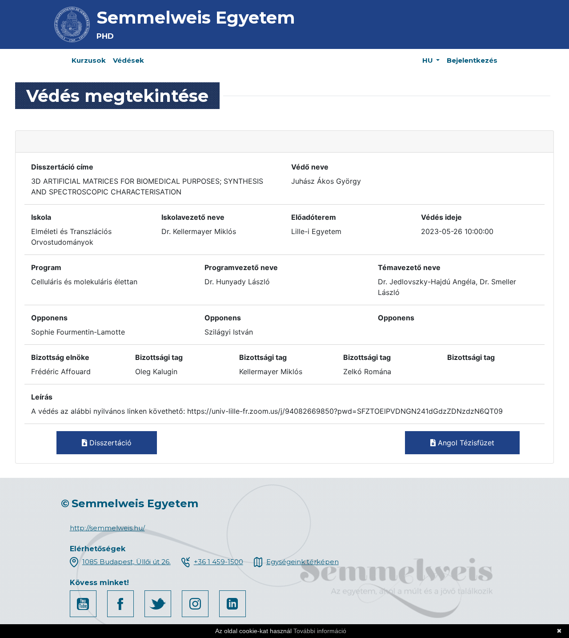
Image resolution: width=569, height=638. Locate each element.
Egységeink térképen (302, 561)
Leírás (41, 396)
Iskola (41, 217)
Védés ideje (441, 217)
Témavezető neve (409, 267)
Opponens (49, 317)
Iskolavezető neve (192, 217)
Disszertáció (109, 442)
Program (46, 267)
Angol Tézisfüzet (465, 442)
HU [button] (428, 60)
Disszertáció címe (62, 166)
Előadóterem (313, 217)
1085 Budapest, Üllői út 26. (126, 561)
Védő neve (310, 166)
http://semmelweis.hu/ (107, 528)
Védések (128, 60)
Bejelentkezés (472, 60)
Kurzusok (89, 60)
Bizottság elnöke (60, 357)
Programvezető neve (241, 267)
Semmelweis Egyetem (195, 17)
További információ (319, 630)
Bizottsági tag (159, 357)
